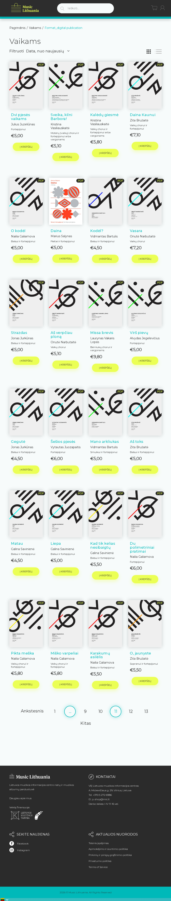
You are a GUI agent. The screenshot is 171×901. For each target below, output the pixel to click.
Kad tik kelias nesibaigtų (102, 545)
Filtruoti (16, 51)
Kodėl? (96, 231)
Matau (17, 543)
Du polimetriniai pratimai (142, 547)
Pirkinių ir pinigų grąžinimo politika (110, 855)
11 (115, 711)
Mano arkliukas (104, 441)
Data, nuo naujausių (45, 51)
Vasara (136, 231)
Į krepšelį (26, 146)
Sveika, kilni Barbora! (61, 117)
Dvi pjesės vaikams (20, 117)
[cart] (154, 7)
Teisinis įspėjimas (99, 843)
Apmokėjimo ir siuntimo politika (108, 848)
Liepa (56, 543)
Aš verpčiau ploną (62, 335)
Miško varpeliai (64, 653)
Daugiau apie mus (20, 798)
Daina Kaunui (142, 115)
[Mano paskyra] (162, 7)
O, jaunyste (140, 653)
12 (131, 711)
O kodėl (18, 231)
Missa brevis (101, 333)
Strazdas (19, 333)
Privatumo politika (100, 861)
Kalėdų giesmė (104, 115)
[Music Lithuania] (25, 7)
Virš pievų (139, 333)
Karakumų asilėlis (100, 655)
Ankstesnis (32, 710)
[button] (4, 899)
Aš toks (136, 441)
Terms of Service (98, 867)
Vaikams (35, 28)
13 (146, 711)
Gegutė (18, 441)
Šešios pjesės (63, 441)
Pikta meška (22, 653)
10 (100, 711)
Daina (56, 231)
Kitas (85, 723)
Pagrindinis (17, 28)
